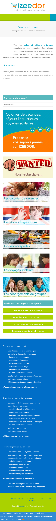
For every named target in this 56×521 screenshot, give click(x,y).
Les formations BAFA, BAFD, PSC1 (22, 418)
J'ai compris (27, 519)
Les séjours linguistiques (18, 467)
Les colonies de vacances (18, 464)
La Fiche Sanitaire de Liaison (20, 373)
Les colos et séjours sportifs (19, 470)
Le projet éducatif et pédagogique (22, 409)
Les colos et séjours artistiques (20, 474)
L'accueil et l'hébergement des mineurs (24, 403)
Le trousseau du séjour (17, 431)
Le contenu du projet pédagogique (22, 354)
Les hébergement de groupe (19, 461)
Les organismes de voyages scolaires (23, 452)
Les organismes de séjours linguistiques (24, 458)
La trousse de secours (17, 428)
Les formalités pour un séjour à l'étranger (25, 376)
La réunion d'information (18, 360)
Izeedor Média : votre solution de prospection (26, 487)
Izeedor (21, 506)
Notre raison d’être (16, 498)
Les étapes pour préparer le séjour (22, 351)
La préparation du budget (18, 363)
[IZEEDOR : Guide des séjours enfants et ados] (28, 7)
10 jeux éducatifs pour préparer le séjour (24, 382)
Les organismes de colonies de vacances (25, 455)
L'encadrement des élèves (19, 370)
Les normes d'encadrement (19, 412)
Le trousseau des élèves (18, 379)
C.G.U (41, 498)
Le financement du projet (18, 366)
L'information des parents (18, 357)
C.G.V (49, 498)
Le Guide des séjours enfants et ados (23, 484)
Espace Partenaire (53, 17)
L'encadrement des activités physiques (24, 415)
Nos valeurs (31, 498)
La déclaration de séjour (18, 406)
